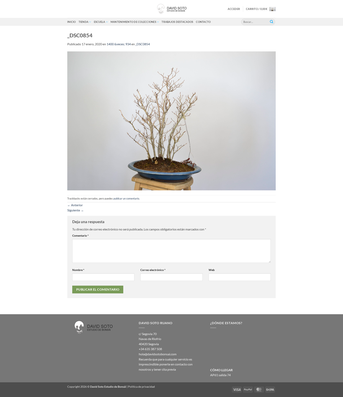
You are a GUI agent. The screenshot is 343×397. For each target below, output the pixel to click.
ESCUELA (99, 21)
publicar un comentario (126, 198)
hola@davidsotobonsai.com (157, 354)
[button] (234, 9)
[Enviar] (271, 21)
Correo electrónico (153, 270)
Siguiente (75, 210)
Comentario (80, 235)
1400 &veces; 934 (119, 44)
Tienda (84, 21)
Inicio (71, 21)
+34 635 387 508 (150, 349)
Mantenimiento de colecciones (133, 21)
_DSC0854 (142, 44)
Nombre (78, 270)
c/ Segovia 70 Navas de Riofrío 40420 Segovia (150, 339)
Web (212, 270)
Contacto (203, 21)
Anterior (75, 205)
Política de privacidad (141, 386)
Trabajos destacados (177, 21)
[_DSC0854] (171, 120)
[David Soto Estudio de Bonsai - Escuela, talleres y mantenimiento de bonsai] (171, 9)
